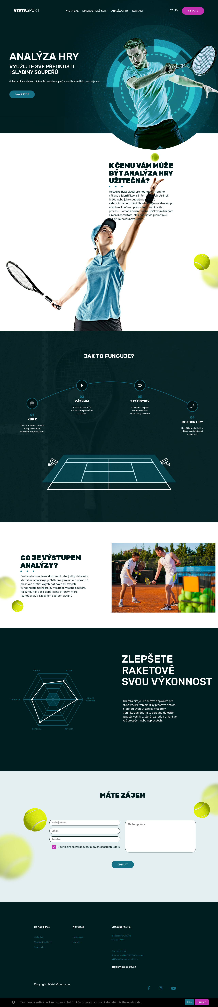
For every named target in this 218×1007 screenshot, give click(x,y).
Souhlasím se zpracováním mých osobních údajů (89, 847)
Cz (171, 10)
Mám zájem (22, 94)
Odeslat (123, 864)
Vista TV (193, 10)
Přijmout (201, 1002)
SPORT (27, 10)
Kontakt (137, 10)
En (176, 10)
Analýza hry (119, 10)
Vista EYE (72, 10)
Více (189, 1002)
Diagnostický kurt (95, 10)
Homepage (78, 937)
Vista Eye (38, 937)
